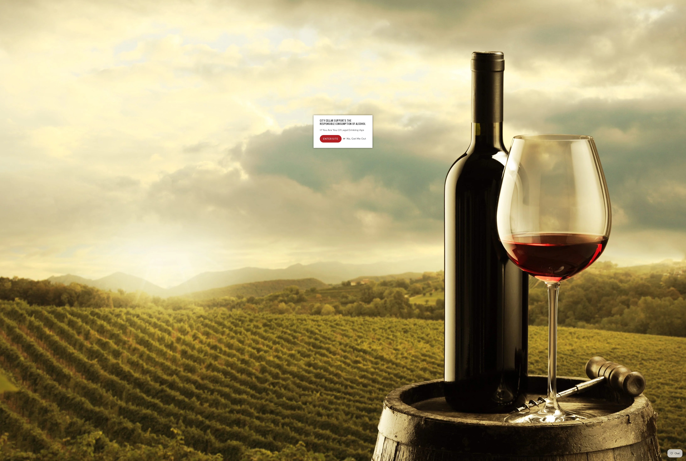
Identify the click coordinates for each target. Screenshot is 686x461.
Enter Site (330, 138)
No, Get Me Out (356, 138)
